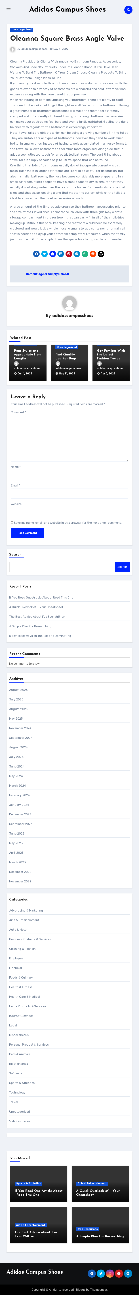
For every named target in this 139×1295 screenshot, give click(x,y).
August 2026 (18, 690)
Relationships (18, 1063)
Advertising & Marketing (26, 910)
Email (15, 485)
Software (15, 1073)
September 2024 (21, 737)
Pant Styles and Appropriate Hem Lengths (27, 354)
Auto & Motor (18, 929)
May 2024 (16, 776)
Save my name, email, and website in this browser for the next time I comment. (68, 522)
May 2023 (16, 843)
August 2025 (18, 709)
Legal (13, 1025)
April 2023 (16, 852)
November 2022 (20, 881)
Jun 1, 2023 (25, 373)
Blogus (80, 1289)
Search (15, 554)
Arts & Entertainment (24, 920)
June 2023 (16, 833)
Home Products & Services (27, 1006)
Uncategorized (21, 29)
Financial (15, 968)
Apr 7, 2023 (108, 373)
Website (16, 504)
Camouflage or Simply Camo (46, 274)
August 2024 (18, 747)
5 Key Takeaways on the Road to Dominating (40, 636)
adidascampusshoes (34, 49)
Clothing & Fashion (22, 949)
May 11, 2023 (67, 373)
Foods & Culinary (21, 977)
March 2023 (17, 862)
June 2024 (17, 766)
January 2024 (19, 805)
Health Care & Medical (24, 996)
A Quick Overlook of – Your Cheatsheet (36, 607)
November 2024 (20, 728)
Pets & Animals (19, 1054)
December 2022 (20, 872)
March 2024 (17, 785)
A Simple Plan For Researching (30, 626)
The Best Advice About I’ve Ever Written (37, 616)
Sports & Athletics (22, 1083)
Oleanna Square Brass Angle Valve (67, 38)
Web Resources (19, 1121)
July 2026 (16, 699)
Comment (18, 412)
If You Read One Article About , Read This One (41, 597)
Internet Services (21, 1016)
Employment (18, 958)
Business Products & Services (30, 939)
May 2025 (16, 718)
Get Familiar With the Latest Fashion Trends (111, 354)
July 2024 (16, 757)
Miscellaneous (19, 1035)
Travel (13, 1102)
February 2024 (19, 795)
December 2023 (20, 814)
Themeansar (98, 1289)
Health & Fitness (20, 987)
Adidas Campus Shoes (67, 9)
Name (16, 467)
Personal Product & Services (29, 1044)
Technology (17, 1092)
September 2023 (20, 824)
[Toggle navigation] (8, 9)
